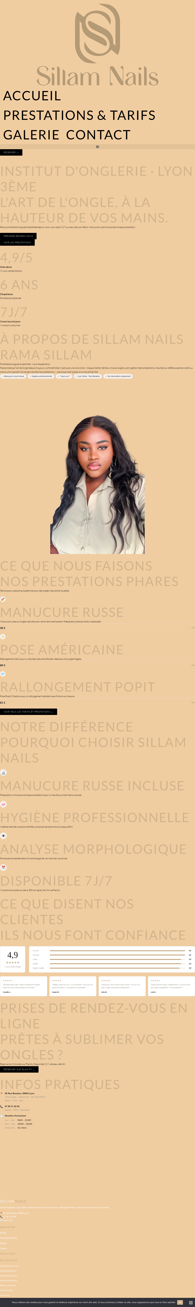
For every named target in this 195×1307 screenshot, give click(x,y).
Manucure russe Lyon (8, 1275)
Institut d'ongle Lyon (8, 1271)
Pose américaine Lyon (8, 1280)
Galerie (31, 134)
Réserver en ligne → (9, 1253)
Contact (98, 134)
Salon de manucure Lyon (9, 1266)
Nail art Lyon (5, 1295)
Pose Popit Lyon (6, 1290)
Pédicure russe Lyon (8, 1285)
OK (180, 1302)
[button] (97, 146)
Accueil (32, 95)
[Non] (191, 1303)
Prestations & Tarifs (79, 115)
